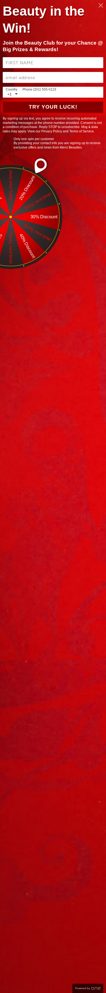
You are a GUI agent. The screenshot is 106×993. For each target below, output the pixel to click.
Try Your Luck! (53, 107)
